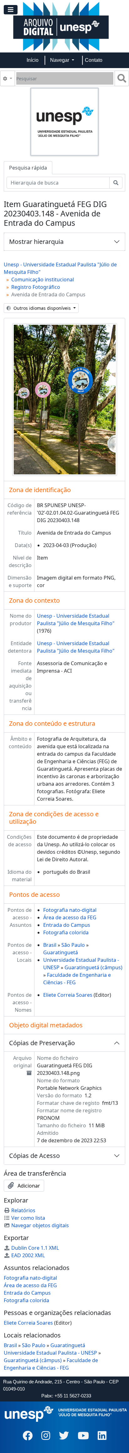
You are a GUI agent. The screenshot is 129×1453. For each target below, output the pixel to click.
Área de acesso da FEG (69, 917)
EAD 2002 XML (28, 1255)
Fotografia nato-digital (69, 910)
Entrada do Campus (66, 925)
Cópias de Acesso (34, 1155)
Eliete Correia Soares (67, 994)
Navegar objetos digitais (40, 1225)
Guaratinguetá (60, 952)
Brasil (49, 944)
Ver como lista (28, 1217)
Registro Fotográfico (35, 287)
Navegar (60, 60)
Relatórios (23, 1210)
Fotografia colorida (66, 932)
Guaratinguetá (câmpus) (93, 967)
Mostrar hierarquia (36, 241)
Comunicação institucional (42, 279)
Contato (93, 60)
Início (33, 60)
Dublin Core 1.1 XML (35, 1247)
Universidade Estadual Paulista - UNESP (50, 1352)
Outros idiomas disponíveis (42, 308)
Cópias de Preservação (42, 1043)
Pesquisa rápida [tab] (28, 167)
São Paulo (73, 944)
